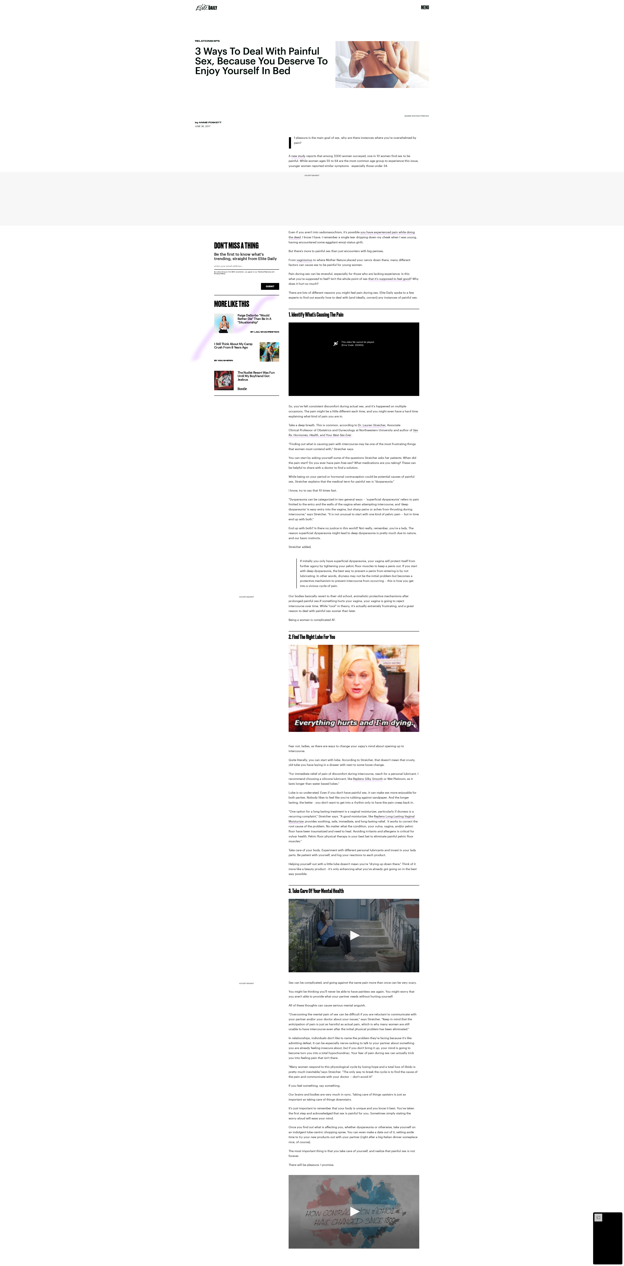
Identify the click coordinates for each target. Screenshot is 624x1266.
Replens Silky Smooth (368, 779)
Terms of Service (264, 272)
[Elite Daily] (206, 7)
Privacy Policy (219, 274)
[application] (354, 935)
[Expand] (596, 1215)
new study (298, 156)
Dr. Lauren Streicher (371, 425)
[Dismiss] (618, 1215)
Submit (270, 286)
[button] (354, 935)
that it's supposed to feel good (389, 279)
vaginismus (304, 260)
